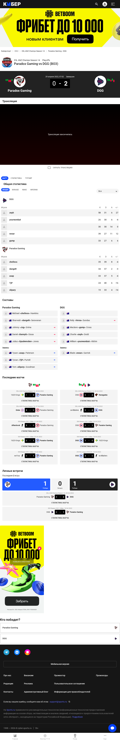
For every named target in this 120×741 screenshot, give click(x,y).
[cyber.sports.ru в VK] (17, 652)
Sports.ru (11, 710)
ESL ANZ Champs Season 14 (33, 51)
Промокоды (102, 675)
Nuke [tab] (24, 190)
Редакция (8, 683)
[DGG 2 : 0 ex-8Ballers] (108, 80)
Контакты (8, 692)
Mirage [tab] (15, 190)
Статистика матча (30, 401)
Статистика (16, 178)
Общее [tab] (5, 190)
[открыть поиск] (96, 4)
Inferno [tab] (34, 190)
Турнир (28, 178)
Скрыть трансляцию (62, 168)
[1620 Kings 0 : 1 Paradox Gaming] (7, 80)
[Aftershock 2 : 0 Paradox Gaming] (9, 81)
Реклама (28, 683)
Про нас (7, 675)
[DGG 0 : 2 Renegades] (113, 81)
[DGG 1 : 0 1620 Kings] (109, 80)
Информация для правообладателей (72, 692)
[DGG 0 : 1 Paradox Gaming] (111, 81)
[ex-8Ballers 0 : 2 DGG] (112, 80)
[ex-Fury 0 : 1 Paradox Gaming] (6, 80)
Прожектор (59, 675)
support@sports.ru (58, 702)
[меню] (112, 4)
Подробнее (77, 717)
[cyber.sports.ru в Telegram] (7, 652)
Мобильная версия (60, 664)
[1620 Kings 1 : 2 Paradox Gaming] (12, 80)
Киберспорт (6, 51)
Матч (4, 178)
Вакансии (28, 675)
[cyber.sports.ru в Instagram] (28, 652)
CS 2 (16, 51)
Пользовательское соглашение (69, 683)
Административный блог (36, 692)
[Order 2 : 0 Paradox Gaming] (10, 81)
